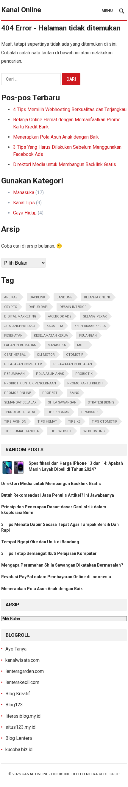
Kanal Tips (24, 202)
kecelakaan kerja (90, 326)
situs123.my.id (20, 727)
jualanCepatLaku (19, 326)
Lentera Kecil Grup (100, 774)
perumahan (14, 374)
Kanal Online (21, 10)
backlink (37, 297)
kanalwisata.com (22, 660)
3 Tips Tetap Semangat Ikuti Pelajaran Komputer (49, 553)
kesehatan (13, 335)
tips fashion (15, 422)
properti (50, 393)
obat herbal (15, 355)
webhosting (94, 431)
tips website (61, 431)
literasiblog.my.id (22, 716)
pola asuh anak (50, 374)
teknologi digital (20, 412)
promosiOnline (17, 393)
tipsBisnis (90, 412)
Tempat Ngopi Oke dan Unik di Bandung (40, 541)
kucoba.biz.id (18, 749)
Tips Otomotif (104, 422)
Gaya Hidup (25, 213)
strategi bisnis (101, 402)
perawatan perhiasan (72, 364)
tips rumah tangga (21, 431)
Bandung (65, 297)
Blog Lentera (18, 738)
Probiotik (84, 374)
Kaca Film (54, 326)
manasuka (57, 345)
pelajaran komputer (23, 364)
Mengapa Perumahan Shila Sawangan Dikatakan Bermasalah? (62, 565)
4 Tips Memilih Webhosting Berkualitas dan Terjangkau (70, 109)
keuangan (88, 335)
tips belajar (58, 412)
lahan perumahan (20, 345)
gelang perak (95, 316)
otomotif (74, 355)
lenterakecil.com (22, 682)
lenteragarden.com (24, 671)
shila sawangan (62, 402)
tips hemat (47, 422)
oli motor (46, 355)
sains (74, 393)
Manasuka (23, 192)
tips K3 (74, 422)
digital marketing (20, 316)
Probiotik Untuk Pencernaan (30, 383)
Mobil (82, 345)
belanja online (97, 297)
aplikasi (11, 297)
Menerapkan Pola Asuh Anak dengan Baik (56, 137)
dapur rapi (38, 307)
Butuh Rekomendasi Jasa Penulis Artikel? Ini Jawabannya (57, 495)
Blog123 (14, 705)
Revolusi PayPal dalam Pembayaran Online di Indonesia (56, 576)
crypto (10, 307)
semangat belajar (20, 402)
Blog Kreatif (17, 694)
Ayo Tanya (15, 649)
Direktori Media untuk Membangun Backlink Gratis (64, 164)
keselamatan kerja (51, 335)
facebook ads (59, 316)
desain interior (73, 307)
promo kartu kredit (85, 383)
